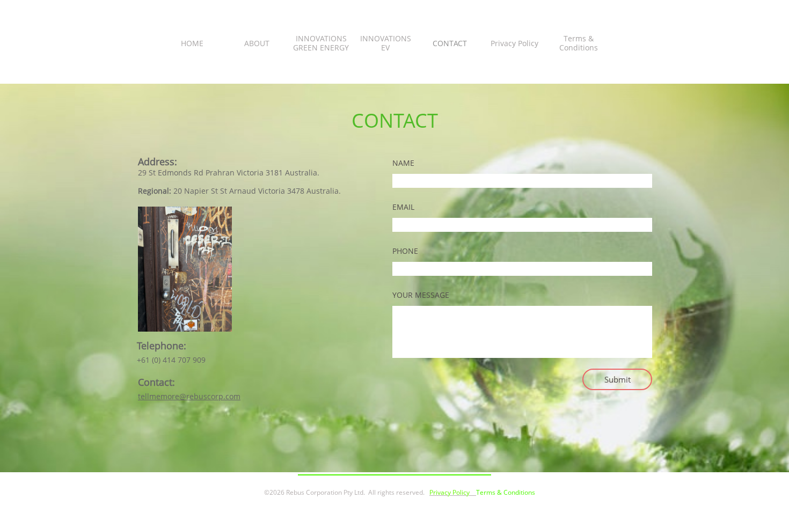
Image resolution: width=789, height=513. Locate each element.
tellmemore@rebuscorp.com (189, 396)
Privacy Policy (449, 492)
